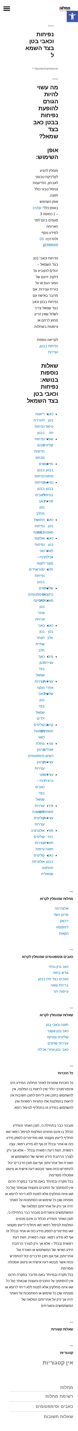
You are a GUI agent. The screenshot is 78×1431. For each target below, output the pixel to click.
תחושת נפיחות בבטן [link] (39, 526)
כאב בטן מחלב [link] (40, 507)
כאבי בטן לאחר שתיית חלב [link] (40, 638)
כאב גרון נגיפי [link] (58, 967)
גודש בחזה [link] (60, 973)
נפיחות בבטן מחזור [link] (48, 470)
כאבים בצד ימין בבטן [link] (53, 979)
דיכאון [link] (64, 921)
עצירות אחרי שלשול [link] (48, 688)
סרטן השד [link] (61, 915)
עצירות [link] (53, 352)
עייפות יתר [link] (60, 991)
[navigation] (6, 8)
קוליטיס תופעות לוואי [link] (39, 731)
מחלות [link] (66, 1387)
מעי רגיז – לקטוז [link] (41, 557)
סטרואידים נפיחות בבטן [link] (37, 576)
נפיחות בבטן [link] (49, 346)
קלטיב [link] (36, 208)
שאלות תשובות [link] (58, 1416)
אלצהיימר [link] (61, 908)
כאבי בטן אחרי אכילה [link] (53, 1049)
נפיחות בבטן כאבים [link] (40, 489)
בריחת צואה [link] (59, 985)
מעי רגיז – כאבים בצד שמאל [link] (40, 787)
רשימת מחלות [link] (59, 1396)
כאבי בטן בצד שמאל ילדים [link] (40, 706)
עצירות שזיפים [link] (58, 1043)
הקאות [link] (63, 933)
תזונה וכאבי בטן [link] (57, 1025)
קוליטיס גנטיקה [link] (57, 1037)
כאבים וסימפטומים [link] (54, 1406)
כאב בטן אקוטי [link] (57, 1031)
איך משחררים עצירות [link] (46, 812)
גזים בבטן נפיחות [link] (40, 470)
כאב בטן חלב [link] (50, 632)
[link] (72, 16)
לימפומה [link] (62, 927)
